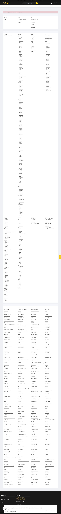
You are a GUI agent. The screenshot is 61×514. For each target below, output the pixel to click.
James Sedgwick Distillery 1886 (35, 396)
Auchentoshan (21, 85)
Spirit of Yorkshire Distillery (8, 452)
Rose (19, 222)
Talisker (20, 182)
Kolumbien (20, 248)
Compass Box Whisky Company (36, 349)
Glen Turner (19, 376)
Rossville (46, 439)
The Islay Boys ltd (20, 462)
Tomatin (20, 78)
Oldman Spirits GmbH (34, 429)
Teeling (32, 47)
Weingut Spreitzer (34, 474)
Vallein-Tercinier (20, 472)
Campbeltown (20, 169)
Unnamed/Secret (20, 204)
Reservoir (47, 74)
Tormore (20, 152)
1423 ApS (19, 311)
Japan (5, 255)
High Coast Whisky (34, 386)
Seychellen (20, 257)
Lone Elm (5, 411)
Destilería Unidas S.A (7, 359)
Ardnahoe (20, 156)
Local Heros (6, 311)
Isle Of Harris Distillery (21, 393)
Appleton (32, 317)
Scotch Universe (47, 444)
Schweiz (5, 284)
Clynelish (20, 47)
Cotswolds (6, 242)
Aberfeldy (20, 37)
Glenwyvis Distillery (21, 381)
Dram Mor (5, 362)
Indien (5, 250)
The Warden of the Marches (8, 35)
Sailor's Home (47, 441)
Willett (47, 89)
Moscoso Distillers (20, 421)
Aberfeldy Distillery (34, 312)
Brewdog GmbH (20, 339)
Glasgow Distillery (20, 373)
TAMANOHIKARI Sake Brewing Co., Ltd (10, 457)
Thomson (6, 272)
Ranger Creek (33, 434)
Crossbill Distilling (34, 354)
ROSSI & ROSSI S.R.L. (34, 439)
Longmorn (20, 139)
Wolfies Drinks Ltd (34, 482)
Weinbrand (19, 288)
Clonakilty (32, 37)
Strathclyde (20, 98)
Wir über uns (20, 17)
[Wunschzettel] (54, 3)
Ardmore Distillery (7, 319)
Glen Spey (20, 125)
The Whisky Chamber (48, 464)
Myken (6, 277)
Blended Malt (20, 195)
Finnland (5, 243)
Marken (46, 42)
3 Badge (46, 311)
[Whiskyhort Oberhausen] (6, 3)
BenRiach (20, 107)
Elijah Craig (47, 52)
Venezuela (20, 261)
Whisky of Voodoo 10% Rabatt (49, 228)
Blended (19, 186)
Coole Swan (19, 350)
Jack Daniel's (48, 60)
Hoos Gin (19, 389)
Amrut (6, 251)
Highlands (19, 35)
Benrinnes (20, 108)
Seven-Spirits (33, 446)
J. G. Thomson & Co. (7, 394)
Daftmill (5, 355)
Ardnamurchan (33, 319)
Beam (32, 329)
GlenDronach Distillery (21, 378)
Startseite (5, 17)
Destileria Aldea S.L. (34, 357)
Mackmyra (6, 281)
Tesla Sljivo (33, 459)
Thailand (20, 258)
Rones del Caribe (20, 439)
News (5, 19)
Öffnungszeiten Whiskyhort (22, 19)
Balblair (20, 42)
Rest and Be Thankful (48, 436)
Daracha (46, 355)
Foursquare (19, 371)
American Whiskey (47, 37)
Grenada (20, 237)
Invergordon (21, 211)
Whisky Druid (6, 477)
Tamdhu (20, 148)
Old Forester (48, 70)
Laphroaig (20, 165)
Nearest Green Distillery (7, 424)
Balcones (47, 46)
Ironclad (5, 393)
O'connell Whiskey (47, 426)
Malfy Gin (5, 414)
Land (19, 220)
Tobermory (20, 183)
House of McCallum (34, 389)
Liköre (19, 279)
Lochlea (20, 95)
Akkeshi (6, 256)
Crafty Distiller (33, 352)
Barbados (20, 231)
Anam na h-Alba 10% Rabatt (49, 218)
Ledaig (20, 181)
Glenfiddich (20, 129)
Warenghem (46, 472)
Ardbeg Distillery (47, 317)
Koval (46, 65)
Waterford (32, 51)
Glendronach (21, 59)
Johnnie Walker (21, 194)
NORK (5, 426)
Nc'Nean (20, 72)
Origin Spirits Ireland (48, 429)
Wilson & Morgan (6, 482)
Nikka (6, 262)
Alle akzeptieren (50, 507)
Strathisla (20, 144)
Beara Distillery (47, 329)
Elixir (5, 366)
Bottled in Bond (47, 39)
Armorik (6, 247)
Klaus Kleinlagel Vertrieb (48, 403)
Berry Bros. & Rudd (7, 332)
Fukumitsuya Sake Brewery (35, 371)
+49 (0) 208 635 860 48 (20, 501)
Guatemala (20, 240)
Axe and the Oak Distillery (35, 324)
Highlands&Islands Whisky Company (23, 388)
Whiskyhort (46, 477)
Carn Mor (19, 344)
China (5, 220)
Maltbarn (19, 414)
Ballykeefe (32, 35)
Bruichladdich (21, 159)
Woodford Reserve (48, 90)
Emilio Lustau (20, 366)
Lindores (46, 408)
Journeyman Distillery (48, 398)
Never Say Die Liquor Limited (22, 424)
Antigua (20, 228)
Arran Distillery (47, 319)
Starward (6, 219)
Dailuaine (20, 117)
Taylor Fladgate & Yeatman (35, 457)
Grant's (20, 191)
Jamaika (20, 245)
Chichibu (6, 258)
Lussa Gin (32, 411)
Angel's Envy (48, 43)
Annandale (20, 83)
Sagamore (47, 77)
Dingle (32, 38)
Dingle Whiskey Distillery (48, 359)
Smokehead (20, 168)
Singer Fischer (20, 447)
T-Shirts (32, 220)
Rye (45, 91)
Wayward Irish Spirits (21, 474)
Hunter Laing (6, 391)
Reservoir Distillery (34, 436)
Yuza (6, 263)
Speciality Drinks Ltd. (34, 449)
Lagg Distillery (33, 406)
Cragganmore (47, 352)
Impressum (6, 511)
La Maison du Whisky (7, 406)
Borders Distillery (6, 337)
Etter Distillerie (47, 366)
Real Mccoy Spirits (47, 434)
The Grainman (6, 462)
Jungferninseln (21, 246)
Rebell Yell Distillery (7, 436)
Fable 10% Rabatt (47, 222)
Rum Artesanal (6, 441)
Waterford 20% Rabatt (48, 227)
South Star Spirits (20, 449)
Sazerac (47, 78)
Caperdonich (21, 112)
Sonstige (19, 203)
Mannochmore (6, 416)
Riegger (5, 437)
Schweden (20, 274)
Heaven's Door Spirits (48, 384)
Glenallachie (33, 376)
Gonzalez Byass (33, 381)
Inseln (19, 174)
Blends (20, 263)
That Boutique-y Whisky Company (50, 459)
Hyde (32, 42)
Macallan (20, 69)
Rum (18, 227)
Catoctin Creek (33, 344)
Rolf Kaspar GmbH (34, 437)
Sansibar (19, 442)
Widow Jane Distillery (48, 479)
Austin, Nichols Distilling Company (9, 324)
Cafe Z (19, 342)
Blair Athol (20, 46)
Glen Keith (20, 122)
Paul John (6, 254)
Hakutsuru (32, 383)
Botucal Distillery (33, 337)
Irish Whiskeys (47, 391)
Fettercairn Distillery (34, 368)
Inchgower (20, 137)
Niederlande (6, 273)
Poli (45, 432)
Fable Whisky (6, 368)
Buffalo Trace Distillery (7, 340)
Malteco (32, 414)
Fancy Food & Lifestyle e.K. (22, 368)
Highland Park (21, 177)
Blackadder (19, 334)
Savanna (19, 444)
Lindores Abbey (21, 94)
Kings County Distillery (34, 307)
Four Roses (47, 55)
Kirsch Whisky (6, 403)
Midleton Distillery (7, 419)
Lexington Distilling (34, 408)
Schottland (20, 272)
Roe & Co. (19, 437)
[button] (51, 3)
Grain (18, 205)
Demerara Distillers (21, 357)
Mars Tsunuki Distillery (34, 416)
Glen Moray (20, 124)
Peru (19, 254)
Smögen (6, 282)
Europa (20, 262)
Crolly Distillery (20, 354)
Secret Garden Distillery (21, 446)
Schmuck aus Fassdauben (35, 223)
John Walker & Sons (21, 398)
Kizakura (32, 403)
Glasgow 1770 (21, 89)
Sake (18, 218)
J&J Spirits (19, 394)
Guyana (20, 241)
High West (47, 59)
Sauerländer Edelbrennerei (9, 232)
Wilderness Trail (48, 87)
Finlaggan (20, 163)
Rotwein (20, 223)
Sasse (20, 283)
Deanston (20, 51)
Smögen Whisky (6, 449)
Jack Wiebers (47, 394)
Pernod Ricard (6, 432)
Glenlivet (20, 130)
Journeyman (47, 63)
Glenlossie (20, 131)
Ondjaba (6, 269)
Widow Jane (47, 85)
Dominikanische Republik (22, 233)
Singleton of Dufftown (22, 76)
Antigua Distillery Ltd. (21, 317)
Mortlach (20, 142)
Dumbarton (20, 208)
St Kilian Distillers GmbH (48, 452)
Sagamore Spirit (20, 441)
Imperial (20, 135)
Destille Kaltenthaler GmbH (35, 359)
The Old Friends (6, 464)
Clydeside (20, 87)
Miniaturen (6, 297)
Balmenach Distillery (34, 327)
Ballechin (20, 43)
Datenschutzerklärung (12, 511)
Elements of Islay (21, 199)
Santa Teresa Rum (34, 442)
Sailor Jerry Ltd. (33, 441)
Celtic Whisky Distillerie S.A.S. (49, 344)
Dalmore (20, 48)
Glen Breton (33, 373)
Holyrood (20, 91)
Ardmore (20, 39)
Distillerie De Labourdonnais (22, 360)
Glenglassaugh (21, 61)
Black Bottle (20, 187)
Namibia (5, 268)
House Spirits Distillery (48, 389)
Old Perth (20, 200)
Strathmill (20, 146)
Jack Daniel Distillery (34, 394)
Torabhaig (20, 185)
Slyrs (6, 233)
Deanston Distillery (7, 357)
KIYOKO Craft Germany (21, 403)
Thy (5, 227)
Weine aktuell (21, 226)
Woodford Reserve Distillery (8, 484)
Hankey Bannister (7, 384)
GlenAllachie (21, 126)
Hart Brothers (20, 384)
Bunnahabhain (21, 160)
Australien (5, 218)
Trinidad (20, 259)
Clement (5, 347)
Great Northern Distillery (21, 383)
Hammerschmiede (47, 383)
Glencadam (46, 376)
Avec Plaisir (19, 324)
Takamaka (32, 456)
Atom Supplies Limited (7, 322)
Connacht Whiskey (47, 349)
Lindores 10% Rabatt (48, 224)
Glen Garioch (21, 55)
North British (21, 212)
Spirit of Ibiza (20, 451)
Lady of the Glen (20, 406)
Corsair (47, 51)
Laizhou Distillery (47, 309)
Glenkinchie (20, 90)
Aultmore (20, 104)
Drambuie (19, 362)
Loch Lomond (21, 68)
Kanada (5, 264)
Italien (20, 271)
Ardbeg (20, 155)
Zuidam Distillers (20, 485)
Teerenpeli (7, 245)
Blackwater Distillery (34, 334)
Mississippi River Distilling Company (36, 419)
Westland (47, 81)
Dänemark (5, 223)
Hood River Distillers (7, 389)
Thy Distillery (6, 467)
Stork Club (6, 236)
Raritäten (6, 299)
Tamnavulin (20, 150)
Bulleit (47, 50)
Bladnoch (20, 86)
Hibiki (18, 386)
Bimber (6, 241)
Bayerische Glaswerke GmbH (8, 329)
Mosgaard (6, 224)
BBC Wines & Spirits (21, 329)
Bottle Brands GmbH (21, 337)
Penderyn (6, 295)
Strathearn (6, 456)
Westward (47, 82)
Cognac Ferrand (6, 349)
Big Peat (20, 196)
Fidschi (20, 236)
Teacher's (46, 457)
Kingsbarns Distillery (34, 401)
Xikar (32, 484)
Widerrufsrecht (33, 17)
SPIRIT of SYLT (47, 451)
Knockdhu (19, 404)
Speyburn (20, 143)
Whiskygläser (33, 222)
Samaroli (5, 442)
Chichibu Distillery (20, 345)
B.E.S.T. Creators (47, 324)
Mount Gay (46, 421)
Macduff (20, 70)
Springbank (20, 173)
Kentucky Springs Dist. (48, 399)
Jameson (32, 43)
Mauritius (20, 250)
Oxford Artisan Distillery (7, 431)
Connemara (6, 350)
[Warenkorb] (57, 3)
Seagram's (5, 446)
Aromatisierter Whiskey (48, 38)
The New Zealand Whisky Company (50, 462)
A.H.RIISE (19, 312)
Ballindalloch (6, 327)
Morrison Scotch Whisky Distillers (50, 419)
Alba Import (46, 314)
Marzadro (46, 416)
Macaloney (7, 267)
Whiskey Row (20, 307)
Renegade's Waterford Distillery (22, 436)
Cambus (20, 207)
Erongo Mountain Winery (35, 366)
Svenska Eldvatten (20, 456)
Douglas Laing (47, 360)
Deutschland (6, 228)
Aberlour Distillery (47, 312)
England (20, 267)
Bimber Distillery (33, 332)
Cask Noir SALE (47, 220)
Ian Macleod (19, 391)
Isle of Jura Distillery (34, 393)
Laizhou (6, 222)
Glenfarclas (20, 60)
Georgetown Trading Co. (8, 373)
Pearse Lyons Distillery (21, 431)
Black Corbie (6, 334)
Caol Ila (20, 161)
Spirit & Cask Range (7, 451)
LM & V (5, 409)
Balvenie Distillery (47, 327)
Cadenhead (6, 342)
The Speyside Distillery (21, 464)
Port (18, 280)
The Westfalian (7, 237)
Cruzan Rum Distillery (48, 354)
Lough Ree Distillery (21, 411)
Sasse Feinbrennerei (48, 442)
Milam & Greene (20, 419)
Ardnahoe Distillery (21, 319)
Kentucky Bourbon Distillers (35, 399)
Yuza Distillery (47, 484)
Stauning (6, 226)
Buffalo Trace (48, 48)
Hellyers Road (7, 293)
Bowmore (20, 157)
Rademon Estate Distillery (21, 434)
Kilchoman (20, 164)
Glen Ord (20, 56)
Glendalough (33, 39)
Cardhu (20, 113)
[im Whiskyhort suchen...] (37, 3)
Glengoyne (20, 63)
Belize (20, 232)
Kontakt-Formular (19, 504)
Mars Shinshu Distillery (21, 416)
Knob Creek (47, 64)
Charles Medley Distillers (8, 345)
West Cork (32, 52)
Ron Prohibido (6, 439)
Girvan (20, 209)
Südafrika (5, 286)
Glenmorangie (21, 64)
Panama (20, 253)
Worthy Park (19, 484)
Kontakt (32, 24)
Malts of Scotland (47, 414)
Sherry (19, 287)
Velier (32, 472)
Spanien (20, 276)
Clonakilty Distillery (20, 347)
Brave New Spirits (7, 339)
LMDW (19, 409)
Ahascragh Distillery (21, 314)
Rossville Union (48, 76)
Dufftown (46, 362)
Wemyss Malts (47, 474)
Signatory (5, 447)
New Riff (47, 69)
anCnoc (20, 38)
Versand (22, 512)
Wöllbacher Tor (47, 482)
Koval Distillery (33, 404)
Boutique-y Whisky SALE (48, 219)
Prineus (5, 434)
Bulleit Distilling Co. (21, 340)
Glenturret (20, 65)
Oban (19, 73)
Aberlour (20, 100)
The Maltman (33, 462)
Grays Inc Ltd (6, 383)
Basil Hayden (48, 47)
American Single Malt (48, 35)
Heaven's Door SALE (48, 223)
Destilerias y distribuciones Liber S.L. (23, 359)
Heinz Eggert (6, 386)
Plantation (32, 432)
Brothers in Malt (33, 339)
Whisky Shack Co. (20, 477)
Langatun (6, 285)
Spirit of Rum (33, 451)
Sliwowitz (19, 285)
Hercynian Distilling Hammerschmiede (8, 230)
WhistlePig (47, 83)
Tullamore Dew (33, 50)
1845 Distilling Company (34, 311)
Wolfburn (20, 81)
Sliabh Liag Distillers (34, 447)
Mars (6, 260)
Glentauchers (21, 134)
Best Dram (19, 332)
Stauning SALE (47, 226)
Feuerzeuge (34, 219)
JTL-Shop (46, 512)
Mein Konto (33, 22)
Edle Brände (19, 281)
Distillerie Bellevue (7, 360)
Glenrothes (20, 133)
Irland (20, 270)
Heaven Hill (47, 56)
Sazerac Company (34, 444)
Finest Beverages (47, 368)
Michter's (47, 68)
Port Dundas (21, 96)
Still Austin (32, 454)
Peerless (47, 72)
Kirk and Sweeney (47, 401)
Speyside (19, 99)
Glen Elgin (20, 120)
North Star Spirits (33, 426)
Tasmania (5, 290)
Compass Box (21, 190)
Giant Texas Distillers (48, 307)
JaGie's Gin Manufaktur (7, 396)
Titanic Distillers (33, 467)
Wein (18, 219)
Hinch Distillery (33, 388)
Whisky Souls (33, 477)
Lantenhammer (6, 408)
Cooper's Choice (47, 350)
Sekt (19, 224)
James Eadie (19, 396)
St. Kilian (6, 234)
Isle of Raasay (21, 178)
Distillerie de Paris (34, 360)
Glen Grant (20, 121)
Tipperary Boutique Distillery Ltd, (23, 467)
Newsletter (19, 22)
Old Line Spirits (6, 429)
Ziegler (6, 238)
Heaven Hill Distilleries (34, 384)
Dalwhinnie (20, 50)
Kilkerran (20, 172)
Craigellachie (21, 116)
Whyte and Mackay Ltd (34, 479)
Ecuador (20, 235)
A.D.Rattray (6, 312)
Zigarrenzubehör (33, 218)
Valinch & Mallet (6, 472)
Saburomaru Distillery (7, 307)
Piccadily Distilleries (21, 432)
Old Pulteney (21, 74)
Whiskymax (6, 479)
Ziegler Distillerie (6, 485)
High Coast (7, 280)
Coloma (19, 349)
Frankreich (5, 246)
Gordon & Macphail (48, 381)
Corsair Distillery (6, 352)
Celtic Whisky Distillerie (8, 249)
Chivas (32, 345)
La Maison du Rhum (48, 404)
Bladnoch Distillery (47, 334)
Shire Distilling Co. (47, 446)
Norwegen (5, 276)
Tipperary (32, 48)
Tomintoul (20, 151)
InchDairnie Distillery (34, 309)
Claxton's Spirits (47, 345)
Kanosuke (6, 259)
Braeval (20, 111)
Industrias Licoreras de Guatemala (36, 391)
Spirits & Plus (20, 452)
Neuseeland (6, 271)
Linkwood (20, 138)
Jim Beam (47, 61)
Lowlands (19, 82)
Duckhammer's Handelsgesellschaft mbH (36, 363)
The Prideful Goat (7, 309)
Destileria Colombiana (48, 357)
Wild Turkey (47, 86)
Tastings (6, 300)
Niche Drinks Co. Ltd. (48, 424)
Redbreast (32, 46)
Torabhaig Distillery (34, 469)
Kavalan (6, 289)
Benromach (20, 109)
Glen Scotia (20, 170)
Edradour (20, 52)
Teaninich (20, 77)
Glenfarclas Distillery (34, 378)
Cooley (32, 350)
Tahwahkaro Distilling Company (22, 309)
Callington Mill (33, 342)
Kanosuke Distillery (7, 399)
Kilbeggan (5, 401)
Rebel (47, 73)
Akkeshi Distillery (33, 314)
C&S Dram (46, 340)
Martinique (20, 249)
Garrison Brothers (47, 371)
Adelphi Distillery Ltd (7, 314)
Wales (5, 294)
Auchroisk (20, 103)
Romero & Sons (47, 437)
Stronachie (20, 147)
